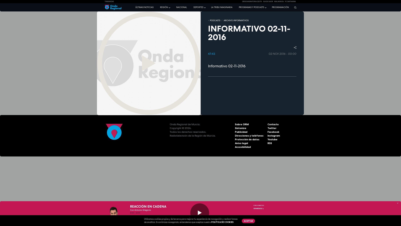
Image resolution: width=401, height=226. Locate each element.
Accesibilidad (243, 146)
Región (164, 7)
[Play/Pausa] (199, 212)
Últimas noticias (144, 7)
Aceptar (248, 221)
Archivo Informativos (236, 20)
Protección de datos (247, 139)
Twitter (272, 128)
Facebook (273, 131)
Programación (280, 7)
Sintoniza (240, 128)
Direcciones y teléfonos (249, 135)
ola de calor (268, 2)
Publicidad (241, 131)
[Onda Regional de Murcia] (113, 7)
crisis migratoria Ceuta (252, 2)
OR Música (258, 208)
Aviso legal (241, 143)
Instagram (274, 135)
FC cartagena (290, 2)
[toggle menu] (170, 7)
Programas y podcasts (251, 7)
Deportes (198, 7)
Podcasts (215, 20)
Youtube (272, 139)
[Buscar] (294, 7)
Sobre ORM (242, 124)
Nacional (181, 7)
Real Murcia (279, 2)
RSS (270, 143)
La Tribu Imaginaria (221, 7)
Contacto (273, 124)
